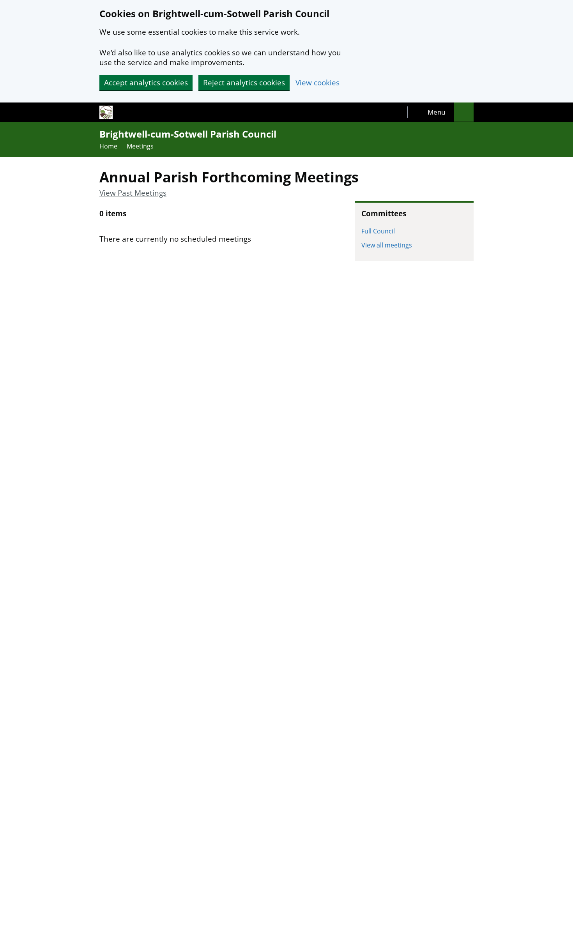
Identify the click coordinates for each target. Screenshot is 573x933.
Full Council (378, 231)
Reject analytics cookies (244, 83)
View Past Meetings (132, 193)
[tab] (431, 112)
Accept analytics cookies (146, 83)
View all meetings (386, 245)
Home (108, 146)
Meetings (140, 146)
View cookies (317, 83)
